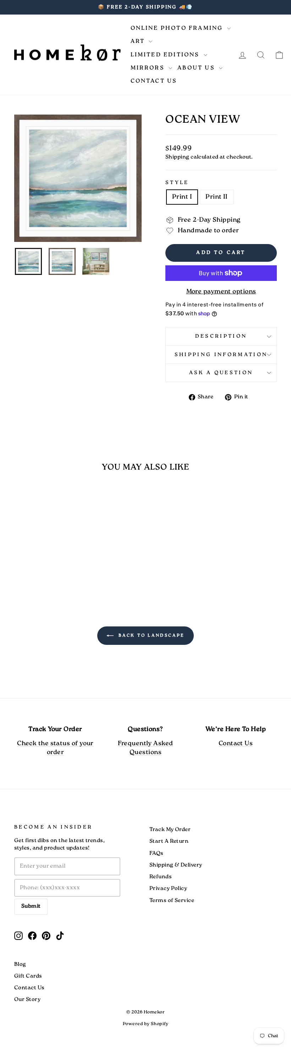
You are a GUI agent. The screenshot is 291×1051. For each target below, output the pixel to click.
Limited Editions (166, 55)
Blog (20, 964)
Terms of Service (171, 900)
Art (139, 41)
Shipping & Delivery (175, 865)
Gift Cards (28, 976)
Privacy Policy (168, 888)
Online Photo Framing (178, 28)
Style (177, 182)
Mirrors (149, 68)
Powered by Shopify (145, 1024)
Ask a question (221, 373)
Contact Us (154, 81)
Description (221, 336)
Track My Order (170, 829)
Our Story (27, 999)
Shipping (177, 157)
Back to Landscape (150, 635)
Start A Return (168, 841)
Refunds (160, 876)
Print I (182, 197)
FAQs (156, 853)
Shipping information (221, 355)
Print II (216, 197)
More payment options (221, 292)
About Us (197, 68)
